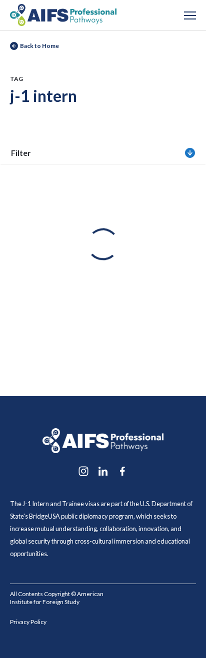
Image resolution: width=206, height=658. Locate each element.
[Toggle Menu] (190, 15)
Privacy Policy (28, 622)
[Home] (63, 13)
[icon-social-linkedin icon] (103, 471)
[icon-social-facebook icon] (122, 471)
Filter (21, 152)
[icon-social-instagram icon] (84, 471)
